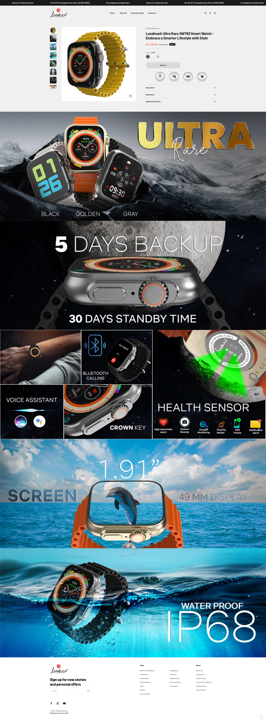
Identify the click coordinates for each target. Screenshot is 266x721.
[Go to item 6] (53, 72)
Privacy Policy (201, 686)
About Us (123, 13)
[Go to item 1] (53, 30)
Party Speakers (175, 682)
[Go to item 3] (53, 47)
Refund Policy (201, 690)
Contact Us (152, 13)
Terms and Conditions (204, 682)
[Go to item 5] (53, 63)
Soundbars (174, 686)
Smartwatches (145, 682)
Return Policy (201, 678)
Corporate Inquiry (137, 13)
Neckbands (174, 671)
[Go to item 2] (53, 39)
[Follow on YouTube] (64, 703)
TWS (141, 686)
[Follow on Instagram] (59, 703)
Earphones (144, 674)
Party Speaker (145, 694)
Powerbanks (144, 678)
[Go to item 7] (53, 80)
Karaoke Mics (174, 678)
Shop (112, 13)
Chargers (173, 674)
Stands (142, 690)
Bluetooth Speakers (147, 671)
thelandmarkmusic (152, 28)
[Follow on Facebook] (51, 703)
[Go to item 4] (53, 55)
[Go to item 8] (53, 88)
